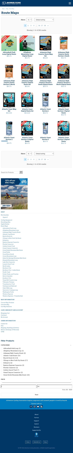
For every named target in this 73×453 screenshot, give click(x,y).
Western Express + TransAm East (13, 296)
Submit (36, 424)
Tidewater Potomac (8, 282)
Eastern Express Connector (11, 242)
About (36, 414)
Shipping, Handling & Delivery (10, 328)
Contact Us (4, 324)
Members (36, 427)
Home (3, 8)
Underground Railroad (10, 286)
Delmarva (6, 240)
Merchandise (5, 215)
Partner (36, 417)
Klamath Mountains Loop (10, 260)
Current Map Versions (7, 302)
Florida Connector (8, 244)
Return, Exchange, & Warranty (10, 329)
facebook (31, 406)
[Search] (21, 172)
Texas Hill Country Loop (10, 280)
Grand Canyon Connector (10, 248)
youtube (38, 406)
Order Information (8, 321)
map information (7, 299)
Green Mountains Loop (9, 256)
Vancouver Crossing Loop (10, 290)
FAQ (2, 326)
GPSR (2, 332)
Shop (7, 8)
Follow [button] (28, 442)
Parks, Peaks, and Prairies (10, 274)
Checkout (4, 315)
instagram (34, 406)
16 (39, 25)
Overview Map (5, 304)
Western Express (8, 294)
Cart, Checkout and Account (12, 310)
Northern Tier (7, 268)
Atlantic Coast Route (9, 234)
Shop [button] (45, 442)
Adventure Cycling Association (12, 3)
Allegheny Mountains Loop (11, 230)
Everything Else (5, 222)
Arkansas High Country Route (11, 232)
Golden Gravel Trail (9, 246)
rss (41, 406)
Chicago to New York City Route (12, 238)
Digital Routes (5, 224)
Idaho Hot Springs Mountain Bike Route (14, 258)
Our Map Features (6, 306)
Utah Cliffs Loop (7, 288)
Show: (23, 20)
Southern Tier (7, 278)
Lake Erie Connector (9, 262)
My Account (4, 317)
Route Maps (4, 226)
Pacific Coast (6, 272)
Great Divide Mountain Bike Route (13, 250)
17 (42, 25)
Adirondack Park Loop (9, 228)
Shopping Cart (5, 313)
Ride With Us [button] (37, 442)
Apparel (5, 217)
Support (36, 421)
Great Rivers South (8, 254)
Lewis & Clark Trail (8, 264)
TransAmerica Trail (9, 284)
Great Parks (6, 252)
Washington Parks (8, 292)
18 (45, 25)
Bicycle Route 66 (7, 236)
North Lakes (6, 266)
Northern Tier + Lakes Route (11, 270)
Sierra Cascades (7, 276)
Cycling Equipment (6, 220)
